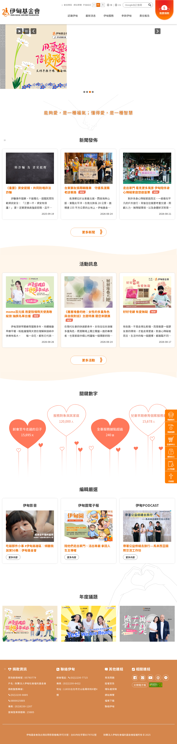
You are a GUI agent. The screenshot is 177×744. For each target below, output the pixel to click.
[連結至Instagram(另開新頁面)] (143, 678)
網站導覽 (78, 4)
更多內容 (13, 557)
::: (62, 4)
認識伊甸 (73, 15)
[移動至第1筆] (84, 92)
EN (119, 5)
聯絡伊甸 (110, 706)
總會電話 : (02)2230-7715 (72, 677)
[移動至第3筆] (90, 92)
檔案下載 (110, 700)
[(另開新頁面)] (88, 56)
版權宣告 (110, 683)
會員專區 (68, 4)
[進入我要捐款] (164, 20)
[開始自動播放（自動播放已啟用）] (19, 31)
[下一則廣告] (158, 31)
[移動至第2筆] (87, 92)
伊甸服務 (109, 15)
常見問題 (110, 677)
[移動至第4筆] (93, 92)
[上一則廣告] (33, 31)
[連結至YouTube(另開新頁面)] (150, 678)
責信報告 (144, 15)
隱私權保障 (111, 689)
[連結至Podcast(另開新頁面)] (158, 678)
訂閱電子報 (140, 684)
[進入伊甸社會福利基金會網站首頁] (21, 12)
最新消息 (91, 15)
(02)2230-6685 (19, 694)
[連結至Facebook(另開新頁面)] (135, 678)
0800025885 (18, 700)
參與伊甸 (126, 15)
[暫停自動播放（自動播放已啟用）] (26, 31)
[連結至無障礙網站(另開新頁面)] (155, 685)
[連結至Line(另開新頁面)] (166, 678)
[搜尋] (150, 5)
